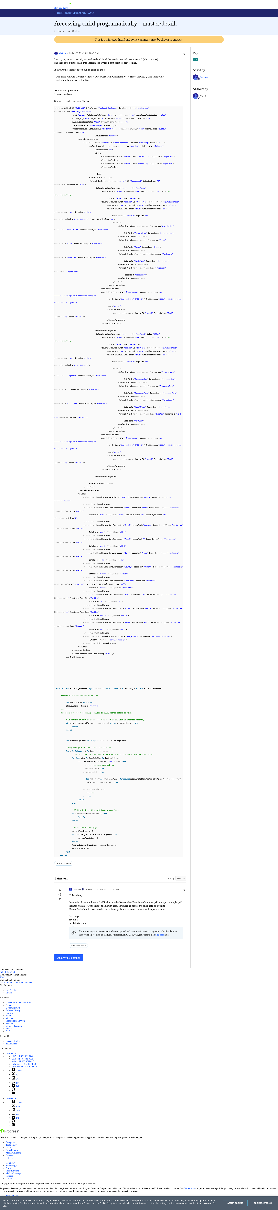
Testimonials (11, 1043)
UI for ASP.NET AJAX (83, 13)
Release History (13, 1010)
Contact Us (11, 1053)
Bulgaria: (24, 1064)
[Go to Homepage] (70, 8)
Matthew (63, 53)
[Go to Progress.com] (9, 1132)
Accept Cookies (235, 1203)
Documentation (13, 1007)
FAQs (8, 1031)
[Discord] (13, 1093)
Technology (11, 1145)
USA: (22, 1056)
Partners (9, 1023)
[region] (139, 1203)
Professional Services (15, 1021)
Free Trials (10, 990)
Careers (9, 1155)
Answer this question (69, 957)
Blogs (8, 1015)
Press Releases (12, 1150)
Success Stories (13, 1041)
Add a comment (63, 863)
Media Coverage (13, 1152)
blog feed (159, 934)
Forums (9, 1013)
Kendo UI (4, 977)
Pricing (9, 992)
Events (9, 1028)
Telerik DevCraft (7, 972)
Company (10, 1142)
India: (23, 1061)
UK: (22, 1058)
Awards (9, 1147)
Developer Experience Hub (18, 1002)
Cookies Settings (263, 1203)
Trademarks (189, 1188)
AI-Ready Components (23, 982)
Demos (9, 1005)
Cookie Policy (106, 1203)
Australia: (24, 1066)
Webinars (10, 1018)
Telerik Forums (63, 13)
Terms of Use (12, 1196)
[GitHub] (13, 1090)
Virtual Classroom (14, 1026)
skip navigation (61, 8)
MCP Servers (6, 982)
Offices (9, 1158)
